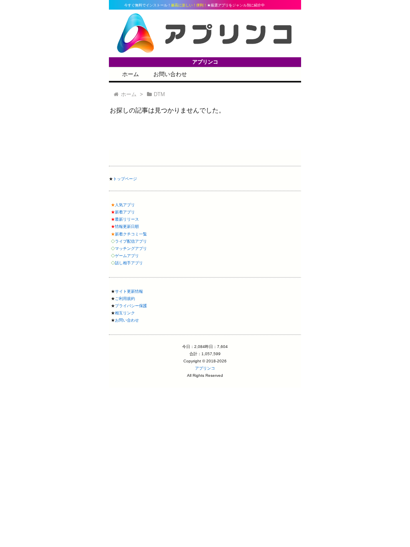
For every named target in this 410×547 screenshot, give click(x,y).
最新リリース (127, 219)
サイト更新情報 (129, 291)
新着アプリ (125, 212)
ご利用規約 (125, 298)
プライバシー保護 (131, 306)
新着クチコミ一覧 (131, 234)
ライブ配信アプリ (131, 241)
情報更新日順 (127, 226)
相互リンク (125, 313)
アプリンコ (205, 368)
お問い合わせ (170, 74)
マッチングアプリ (131, 248)
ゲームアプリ (127, 255)
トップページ (125, 179)
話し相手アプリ (129, 263)
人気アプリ (125, 205)
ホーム (130, 74)
